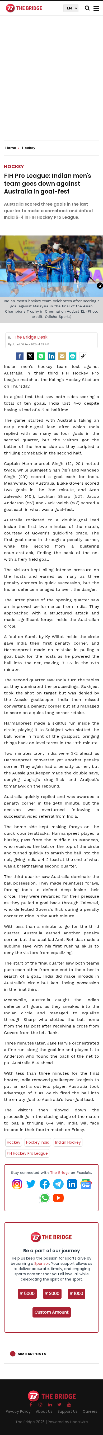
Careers (90, 1411)
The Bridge (59, 1172)
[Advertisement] (51, 82)
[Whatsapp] (41, 356)
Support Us (67, 1411)
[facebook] (20, 356)
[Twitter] (30, 356)
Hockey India (37, 1142)
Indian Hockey (68, 1142)
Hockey (14, 166)
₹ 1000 (76, 1294)
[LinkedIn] (51, 356)
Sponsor (41, 1263)
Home (11, 148)
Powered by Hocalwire (68, 1422)
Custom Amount (52, 1312)
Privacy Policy (18, 1411)
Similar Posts (32, 1354)
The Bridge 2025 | (31, 1422)
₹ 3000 (52, 1294)
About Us (44, 1411)
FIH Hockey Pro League (27, 1153)
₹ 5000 (27, 1294)
